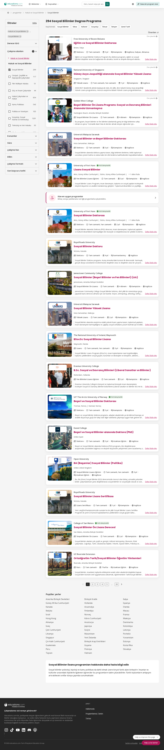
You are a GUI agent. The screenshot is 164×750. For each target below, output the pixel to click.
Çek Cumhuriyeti (53, 630)
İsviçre (87, 630)
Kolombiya (128, 626)
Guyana (87, 645)
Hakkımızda (90, 709)
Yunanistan (128, 637)
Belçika (49, 610)
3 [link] (97, 584)
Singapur (50, 637)
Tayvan (49, 653)
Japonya (88, 626)
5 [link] (106, 584)
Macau (126, 610)
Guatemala (50, 645)
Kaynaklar (52, 4)
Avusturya (89, 622)
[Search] (107, 4)
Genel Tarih (125, 27)
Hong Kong (51, 618)
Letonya (126, 630)
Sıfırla (34, 23)
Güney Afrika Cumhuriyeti (57, 603)
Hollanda (88, 603)
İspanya (126, 603)
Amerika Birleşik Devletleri (58, 599)
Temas (88, 718)
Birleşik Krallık (90, 599)
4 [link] (102, 584)
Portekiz (127, 633)
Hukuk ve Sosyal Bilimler (19, 58)
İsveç (48, 626)
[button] (18, 31)
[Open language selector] (133, 4)
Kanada (49, 607)
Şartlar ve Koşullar (131, 743)
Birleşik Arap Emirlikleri (94, 641)
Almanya (49, 622)
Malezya (127, 618)
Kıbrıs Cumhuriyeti (92, 618)
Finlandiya (88, 610)
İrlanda (126, 607)
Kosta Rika (128, 645)
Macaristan (89, 633)
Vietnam (88, 653)
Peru (48, 649)
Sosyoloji (94, 27)
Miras (75, 27)
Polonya (88, 649)
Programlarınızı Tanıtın (94, 713)
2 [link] (92, 584)
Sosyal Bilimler (63, 27)
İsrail (48, 614)
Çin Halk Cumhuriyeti (55, 641)
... (111, 584)
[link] (53, 13)
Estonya (126, 641)
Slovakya (127, 649)
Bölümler (35, 4)
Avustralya (89, 607)
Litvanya (49, 633)
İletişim (114, 27)
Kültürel (84, 27)
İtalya (125, 599)
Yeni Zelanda (90, 637)
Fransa (126, 614)
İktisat (104, 27)
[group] (107, 27)
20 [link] (117, 584)
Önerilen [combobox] (152, 32)
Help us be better (151, 743)
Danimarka (128, 622)
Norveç (87, 614)
